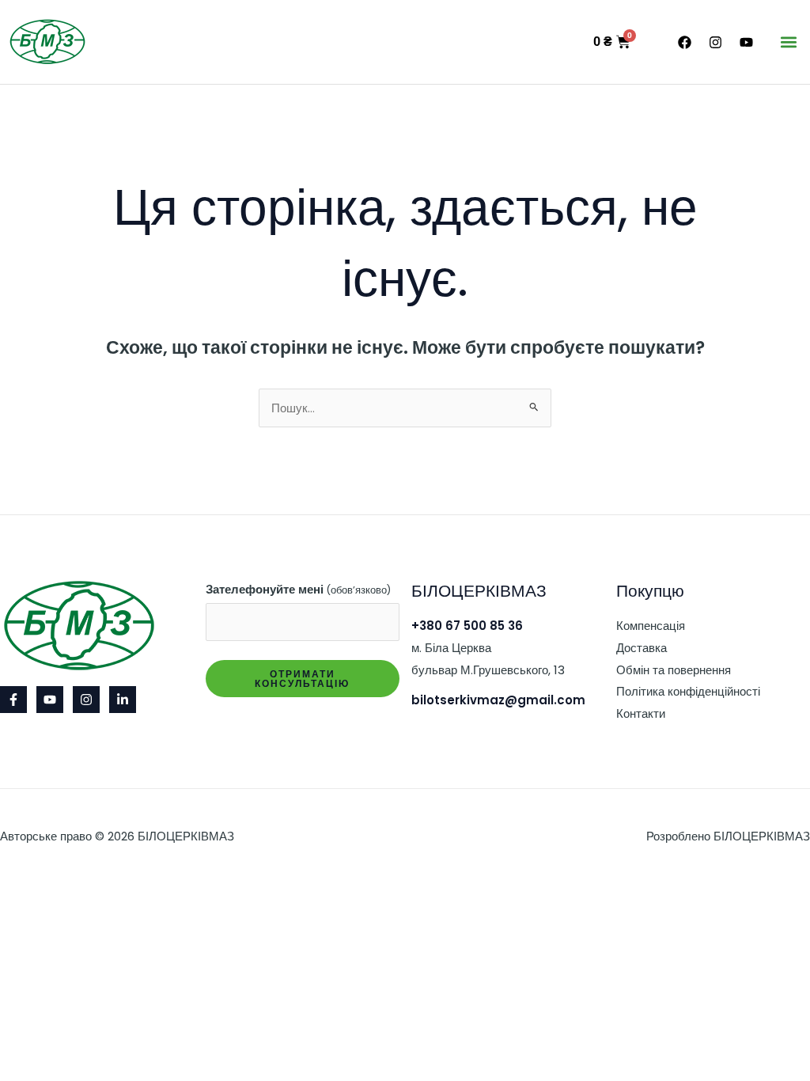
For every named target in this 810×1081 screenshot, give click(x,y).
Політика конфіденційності (688, 691)
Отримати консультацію (302, 678)
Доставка (641, 647)
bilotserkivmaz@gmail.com (498, 700)
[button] (789, 42)
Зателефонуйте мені (298, 589)
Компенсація (650, 625)
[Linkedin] (122, 699)
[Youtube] (49, 699)
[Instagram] (86, 699)
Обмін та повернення (673, 670)
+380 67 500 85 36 (467, 625)
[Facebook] (13, 699)
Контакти (640, 713)
